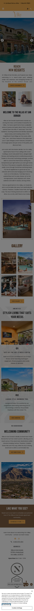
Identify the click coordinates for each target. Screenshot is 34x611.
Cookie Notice (6, 604)
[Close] (32, 591)
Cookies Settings (17, 608)
